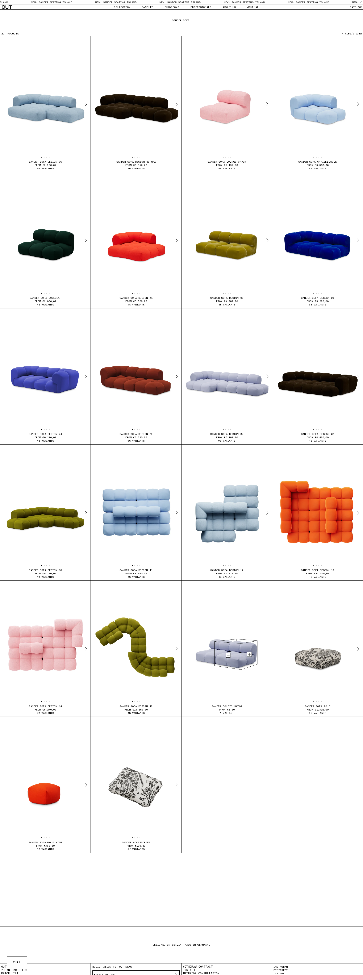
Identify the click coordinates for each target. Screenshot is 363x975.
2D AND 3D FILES (14, 970)
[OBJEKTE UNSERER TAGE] (7, 7)
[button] (41, 157)
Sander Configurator (227, 706)
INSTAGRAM (281, 966)
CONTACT (189, 970)
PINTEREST (281, 970)
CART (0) (356, 7)
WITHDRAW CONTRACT (198, 966)
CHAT (17, 962)
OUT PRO (7, 966)
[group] (45, 104)
